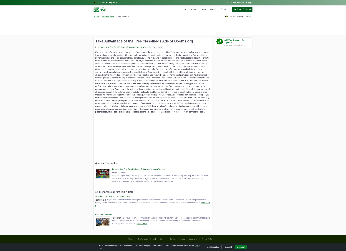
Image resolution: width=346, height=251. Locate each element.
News (203, 9)
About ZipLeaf (143, 239)
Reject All (228, 247)
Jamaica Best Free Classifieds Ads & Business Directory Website (124, 47)
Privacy (182, 239)
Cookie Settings (213, 247)
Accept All (241, 247)
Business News (108, 16)
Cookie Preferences (210, 239)
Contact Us (225, 9)
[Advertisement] (173, 27)
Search (213, 9)
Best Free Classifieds (104, 214)
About (193, 9)
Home (184, 9)
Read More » (142, 223)
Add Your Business (242, 9)
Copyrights (193, 239)
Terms (172, 239)
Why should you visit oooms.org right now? (113, 196)
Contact (163, 239)
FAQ (154, 239)
